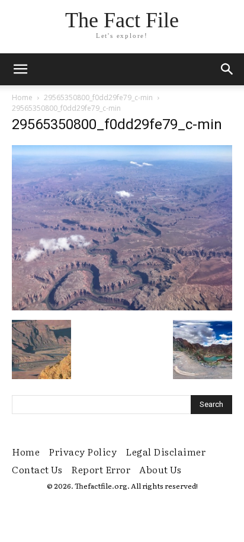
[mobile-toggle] (20, 69)
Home (22, 97)
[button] (227, 69)
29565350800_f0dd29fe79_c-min (98, 97)
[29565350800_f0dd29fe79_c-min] (122, 307)
